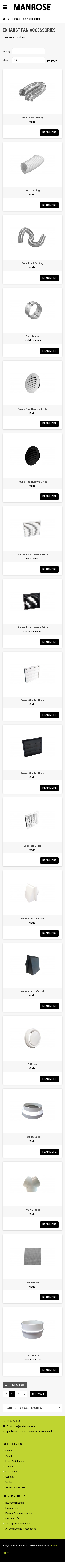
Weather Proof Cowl (32, 918)
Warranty (10, 1466)
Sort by (6, 51)
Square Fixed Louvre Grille (32, 554)
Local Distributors (14, 1461)
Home (8, 1450)
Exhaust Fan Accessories (18, 1513)
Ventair (9, 1482)
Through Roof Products (17, 1523)
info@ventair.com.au (24, 1426)
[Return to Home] (4, 18)
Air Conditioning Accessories (20, 1528)
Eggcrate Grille (32, 845)
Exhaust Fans (12, 1508)
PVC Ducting (32, 190)
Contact (9, 1476)
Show (6, 60)
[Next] (24, 1394)
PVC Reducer (32, 1137)
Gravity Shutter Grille (32, 700)
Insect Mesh (33, 1282)
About (8, 1456)
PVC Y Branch (32, 1210)
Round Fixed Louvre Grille (32, 409)
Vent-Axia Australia (15, 1487)
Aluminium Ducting (33, 117)
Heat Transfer (12, 1518)
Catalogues (11, 1471)
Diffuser (32, 1064)
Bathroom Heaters (14, 1502)
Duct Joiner (32, 336)
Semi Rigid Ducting (32, 263)
